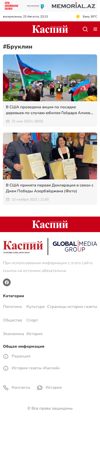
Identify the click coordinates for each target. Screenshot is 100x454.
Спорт (32, 320)
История (34, 333)
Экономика (13, 333)
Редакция (20, 356)
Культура (35, 306)
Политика (12, 306)
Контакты (20, 387)
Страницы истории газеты (72, 306)
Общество (12, 320)
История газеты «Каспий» (35, 368)
